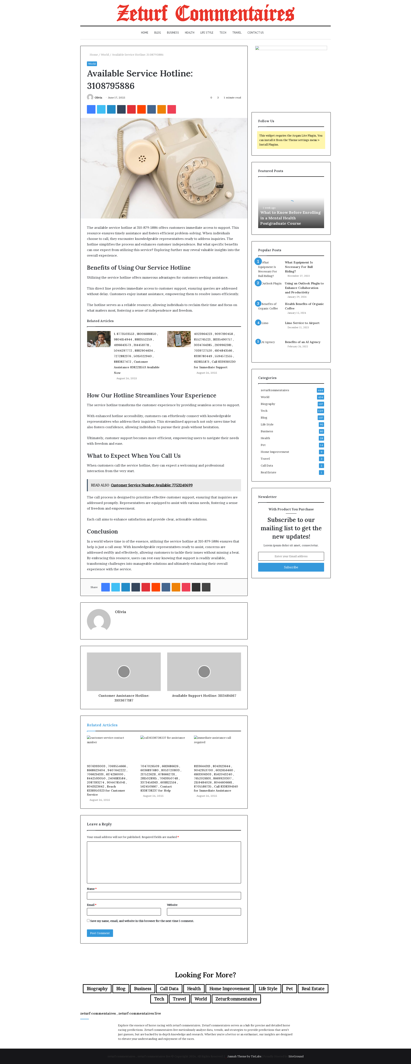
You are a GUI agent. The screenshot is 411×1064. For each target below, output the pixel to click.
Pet (263, 445)
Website (172, 904)
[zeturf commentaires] (206, 12)
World (105, 54)
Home (144, 32)
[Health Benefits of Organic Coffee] (270, 310)
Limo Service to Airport (302, 323)
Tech (222, 32)
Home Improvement (275, 451)
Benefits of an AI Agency (302, 342)
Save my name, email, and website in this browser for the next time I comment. (142, 921)
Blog (157, 32)
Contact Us (255, 32)
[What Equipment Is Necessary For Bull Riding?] (270, 269)
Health (189, 32)
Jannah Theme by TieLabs (244, 1056)
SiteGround (296, 1056)
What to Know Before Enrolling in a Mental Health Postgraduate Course (290, 218)
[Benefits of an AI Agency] (270, 348)
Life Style (206, 32)
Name (92, 888)
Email (91, 904)
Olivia (98, 97)
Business (173, 32)
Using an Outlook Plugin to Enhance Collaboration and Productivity (304, 287)
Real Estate (268, 472)
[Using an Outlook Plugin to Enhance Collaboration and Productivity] (270, 289)
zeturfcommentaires (275, 390)
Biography (268, 404)
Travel (236, 32)
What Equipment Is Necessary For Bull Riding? (299, 266)
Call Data (267, 465)
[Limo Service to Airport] (270, 329)
